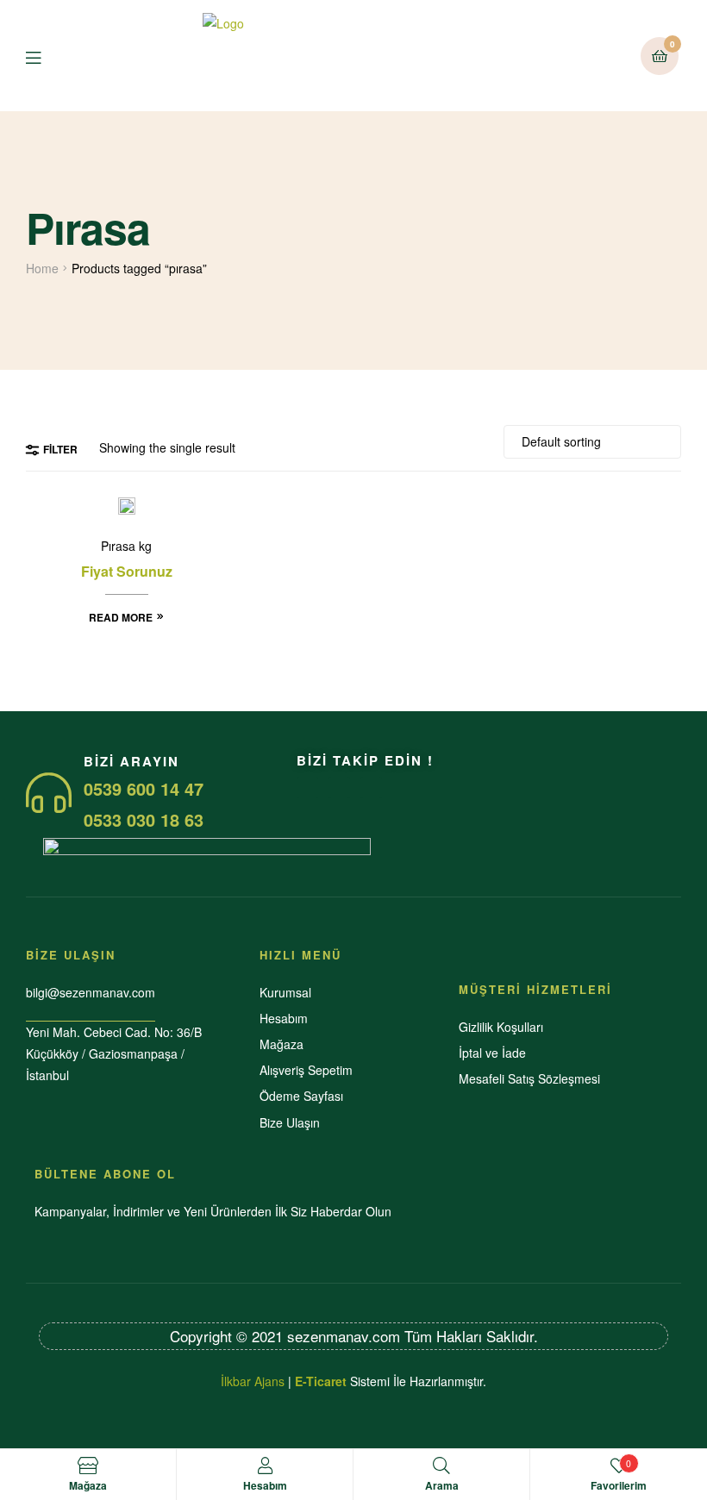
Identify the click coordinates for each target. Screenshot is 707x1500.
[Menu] (46, 55)
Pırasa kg (126, 546)
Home (42, 268)
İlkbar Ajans (253, 1381)
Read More (121, 617)
